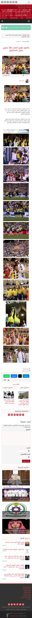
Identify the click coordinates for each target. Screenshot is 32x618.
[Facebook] (8, 2)
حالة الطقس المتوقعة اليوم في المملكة (15, 27)
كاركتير (29, 599)
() (3, 380)
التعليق (28, 430)
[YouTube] (13, 2)
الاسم (28, 448)
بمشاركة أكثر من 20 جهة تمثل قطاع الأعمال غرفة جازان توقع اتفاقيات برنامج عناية (16, 483)
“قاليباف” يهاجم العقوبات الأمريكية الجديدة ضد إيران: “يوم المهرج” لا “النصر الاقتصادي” (14, 567)
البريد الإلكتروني (25, 454)
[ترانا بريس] (7, 616)
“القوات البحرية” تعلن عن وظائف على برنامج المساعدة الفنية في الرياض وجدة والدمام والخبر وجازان (16, 514)
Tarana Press (16, 613)
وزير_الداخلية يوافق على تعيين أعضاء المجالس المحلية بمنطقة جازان (17, 531)
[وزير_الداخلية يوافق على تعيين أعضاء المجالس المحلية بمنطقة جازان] (16, 526)
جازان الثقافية (27, 590)
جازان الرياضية (26, 35)
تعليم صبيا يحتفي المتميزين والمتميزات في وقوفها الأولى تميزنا (18, 499)
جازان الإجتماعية (27, 587)
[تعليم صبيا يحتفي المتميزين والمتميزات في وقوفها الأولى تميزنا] (16, 494)
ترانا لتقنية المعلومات (14, 616)
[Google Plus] (10, 2)
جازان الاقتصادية (26, 589)
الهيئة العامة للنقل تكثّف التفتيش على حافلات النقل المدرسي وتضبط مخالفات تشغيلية (14, 576)
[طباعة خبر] (23, 76)
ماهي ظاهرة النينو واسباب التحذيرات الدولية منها (14, 543)
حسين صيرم (21, 81)
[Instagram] (16, 2)
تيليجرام (26, 376)
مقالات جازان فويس (26, 597)
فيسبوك (14, 376)
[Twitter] (5, 2)
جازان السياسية (27, 596)
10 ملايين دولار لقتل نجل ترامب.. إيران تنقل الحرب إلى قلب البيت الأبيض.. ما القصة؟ (14, 558)
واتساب (6, 376)
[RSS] (2, 2)
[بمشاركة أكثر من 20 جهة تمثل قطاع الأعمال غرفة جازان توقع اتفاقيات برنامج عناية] (16, 478)
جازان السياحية (27, 594)
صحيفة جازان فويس (16, 6)
